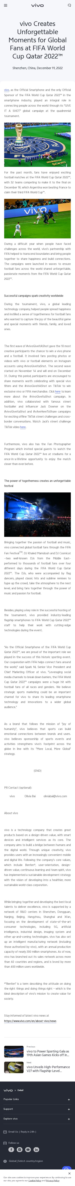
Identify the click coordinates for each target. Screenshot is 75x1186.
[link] (11, 1149)
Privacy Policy (52, 1181)
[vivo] (8, 1090)
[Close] (69, 1173)
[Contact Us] (67, 1169)
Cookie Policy (34, 1181)
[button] (5, 5)
